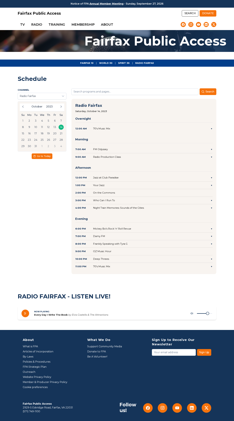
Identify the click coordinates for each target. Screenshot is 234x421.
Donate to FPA (96, 351)
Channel (23, 89)
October (37, 106)
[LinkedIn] (206, 24)
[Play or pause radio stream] (25, 313)
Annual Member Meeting (106, 3)
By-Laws (28, 356)
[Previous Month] (23, 106)
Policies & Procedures (36, 361)
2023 (49, 106)
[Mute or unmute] (192, 313)
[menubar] (67, 24)
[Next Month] (61, 106)
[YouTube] (198, 24)
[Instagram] (190, 24)
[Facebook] (183, 24)
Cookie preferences (35, 387)
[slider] (207, 313)
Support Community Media (104, 346)
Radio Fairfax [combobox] (28, 96)
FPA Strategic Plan (34, 366)
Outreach (29, 371)
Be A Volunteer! (97, 356)
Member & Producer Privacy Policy (45, 382)
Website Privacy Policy (37, 377)
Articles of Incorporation (38, 351)
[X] (213, 24)
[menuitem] (22, 24)
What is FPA (30, 346)
